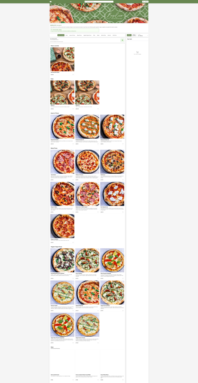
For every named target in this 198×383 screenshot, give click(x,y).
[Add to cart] (73, 74)
